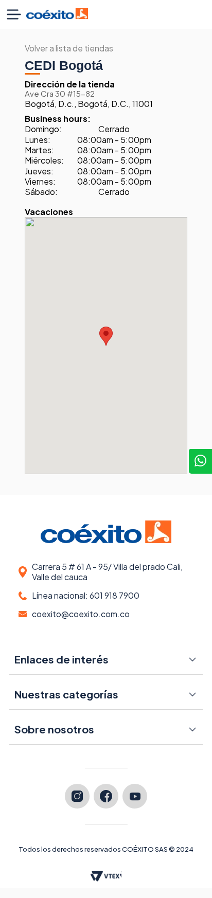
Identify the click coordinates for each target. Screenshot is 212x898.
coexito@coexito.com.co (81, 614)
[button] (14, 14)
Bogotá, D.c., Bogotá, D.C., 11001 (89, 99)
